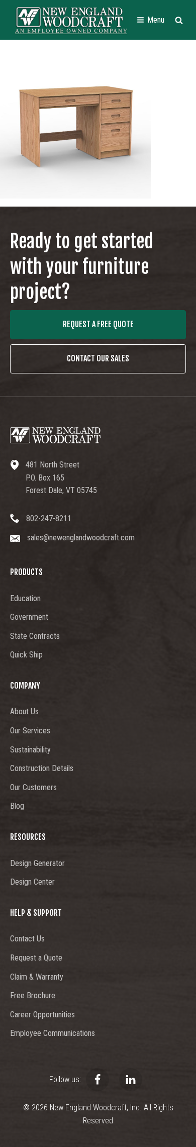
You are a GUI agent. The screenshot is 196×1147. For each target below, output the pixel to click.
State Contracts (35, 636)
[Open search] (179, 20)
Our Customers (33, 787)
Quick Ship (26, 654)
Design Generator (37, 863)
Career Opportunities (42, 1014)
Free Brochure (32, 995)
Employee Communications (52, 1033)
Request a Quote (36, 958)
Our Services (30, 730)
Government (29, 617)
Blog (17, 806)
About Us (24, 711)
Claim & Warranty (36, 977)
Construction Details (41, 768)
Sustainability (30, 749)
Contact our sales (98, 358)
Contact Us (27, 938)
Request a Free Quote (98, 324)
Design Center (32, 882)
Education (25, 598)
